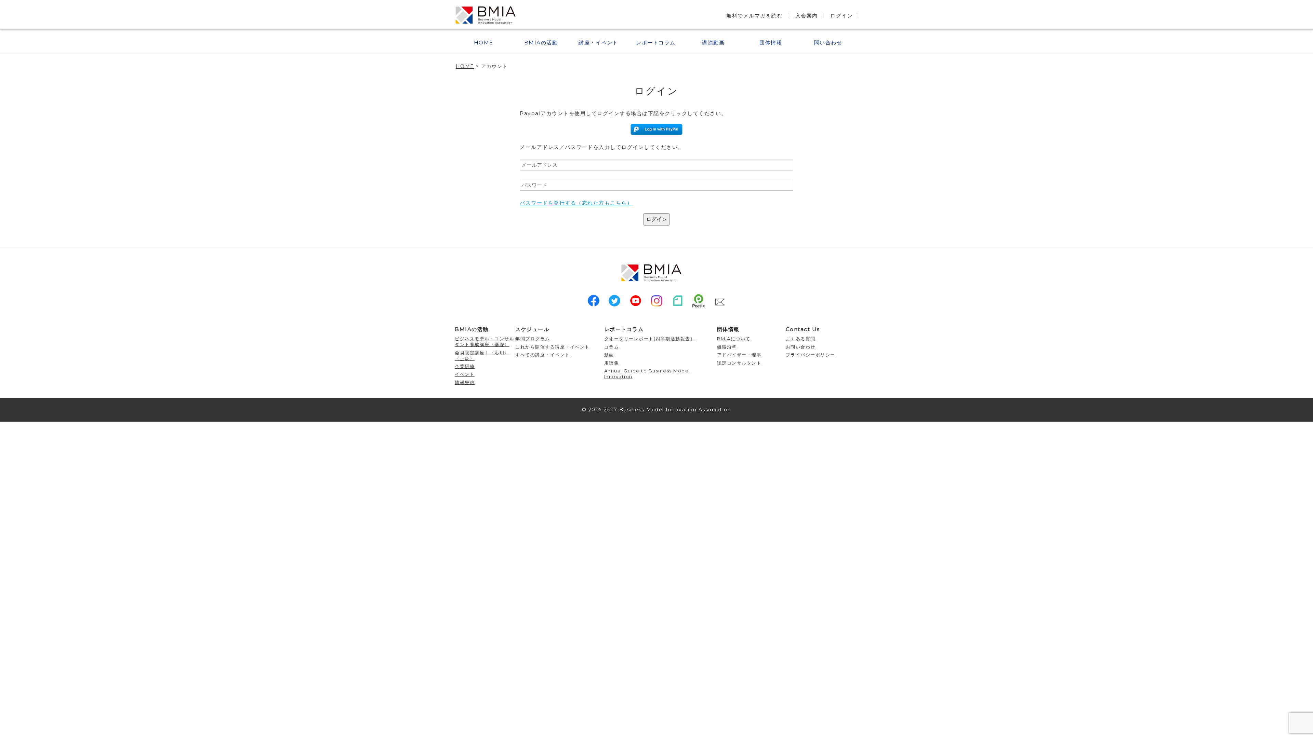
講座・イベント (598, 42)
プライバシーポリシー (810, 354)
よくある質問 (800, 338)
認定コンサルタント (739, 363)
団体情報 (770, 42)
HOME (483, 42)
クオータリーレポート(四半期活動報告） (649, 338)
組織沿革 (727, 347)
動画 (609, 354)
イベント (465, 374)
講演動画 (713, 42)
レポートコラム (656, 42)
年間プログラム (532, 338)
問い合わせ (828, 42)
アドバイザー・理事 (739, 354)
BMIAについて (734, 338)
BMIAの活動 (541, 42)
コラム (611, 347)
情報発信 (465, 382)
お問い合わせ (800, 347)
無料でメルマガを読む (754, 15)
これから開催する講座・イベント (552, 347)
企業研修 (465, 366)
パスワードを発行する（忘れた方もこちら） (576, 203)
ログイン (841, 15)
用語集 (611, 363)
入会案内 (806, 15)
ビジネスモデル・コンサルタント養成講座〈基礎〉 (484, 341)
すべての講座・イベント (542, 354)
